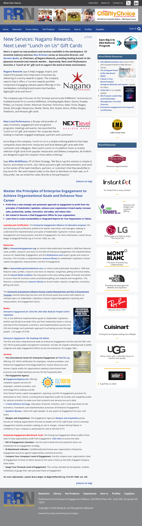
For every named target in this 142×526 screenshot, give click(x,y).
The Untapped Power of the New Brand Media (109, 73)
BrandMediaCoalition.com (111, 62)
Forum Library (32, 29)
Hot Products (48, 29)
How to (77, 29)
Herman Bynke (11, 58)
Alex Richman (40, 54)
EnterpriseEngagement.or (22, 248)
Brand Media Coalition (21, 275)
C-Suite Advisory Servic (17, 404)
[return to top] (84, 181)
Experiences (64, 29)
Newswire (16, 29)
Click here (56, 438)
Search (132, 28)
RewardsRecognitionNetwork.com (26, 268)
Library (57, 493)
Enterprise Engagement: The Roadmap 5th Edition (26, 338)
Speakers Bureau (13, 411)
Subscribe (93, 3)
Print (89, 37)
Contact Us (118, 3)
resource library (49, 258)
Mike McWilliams (18, 161)
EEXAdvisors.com (54, 255)
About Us (105, 3)
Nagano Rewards (12, 71)
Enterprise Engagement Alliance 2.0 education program (59, 225)
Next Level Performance (16, 121)
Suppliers (100, 29)
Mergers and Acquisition (67, 418)
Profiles (88, 29)
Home (5, 29)
